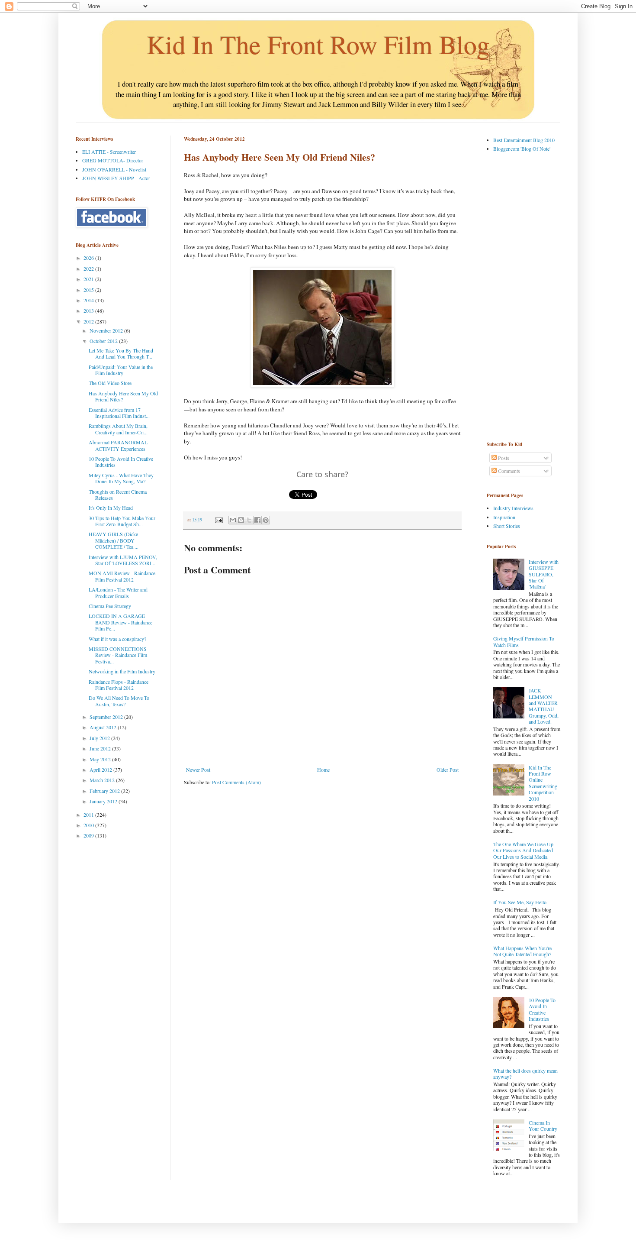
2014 (89, 300)
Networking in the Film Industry (122, 671)
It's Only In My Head (111, 507)
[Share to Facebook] (257, 520)
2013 (89, 310)
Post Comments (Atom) (236, 782)
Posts (503, 457)
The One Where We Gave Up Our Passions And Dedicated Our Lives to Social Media (523, 850)
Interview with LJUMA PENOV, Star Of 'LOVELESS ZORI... (123, 559)
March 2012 (103, 779)
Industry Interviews (513, 507)
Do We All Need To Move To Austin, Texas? (119, 700)
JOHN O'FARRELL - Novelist (114, 169)
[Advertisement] (521, 296)
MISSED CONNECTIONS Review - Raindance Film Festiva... (118, 655)
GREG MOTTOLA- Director (112, 160)
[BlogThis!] (241, 520)
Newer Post (198, 769)
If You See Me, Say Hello (519, 902)
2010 (89, 824)
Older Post (448, 769)
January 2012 (104, 801)
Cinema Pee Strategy (110, 605)
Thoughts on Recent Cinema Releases (118, 494)
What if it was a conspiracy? (117, 638)
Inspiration (504, 517)
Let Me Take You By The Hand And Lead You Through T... (121, 353)
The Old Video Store (110, 382)
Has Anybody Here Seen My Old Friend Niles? (123, 396)
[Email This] (232, 520)
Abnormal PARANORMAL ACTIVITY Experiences (118, 445)
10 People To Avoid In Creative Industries (121, 461)
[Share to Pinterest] (265, 520)
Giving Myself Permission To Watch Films (523, 641)
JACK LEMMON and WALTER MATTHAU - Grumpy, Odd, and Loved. (544, 706)
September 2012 (107, 716)
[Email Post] (218, 520)
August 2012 (104, 727)
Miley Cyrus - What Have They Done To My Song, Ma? (121, 478)
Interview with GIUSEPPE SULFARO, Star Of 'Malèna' (544, 574)
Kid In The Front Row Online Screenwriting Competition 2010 (543, 783)
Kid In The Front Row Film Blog (318, 44)
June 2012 (101, 748)
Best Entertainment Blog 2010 (524, 139)
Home (323, 769)
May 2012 (101, 759)
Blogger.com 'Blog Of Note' (521, 148)
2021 (89, 278)
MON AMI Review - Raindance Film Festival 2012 (122, 575)
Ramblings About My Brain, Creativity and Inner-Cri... (118, 428)
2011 (89, 814)
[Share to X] (249, 520)
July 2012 (100, 737)
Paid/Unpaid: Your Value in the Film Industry (121, 369)
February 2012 (105, 790)
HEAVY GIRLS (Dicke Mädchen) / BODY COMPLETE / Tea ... (113, 540)
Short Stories (506, 525)
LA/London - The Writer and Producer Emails (118, 592)
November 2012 (107, 330)
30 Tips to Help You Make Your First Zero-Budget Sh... (122, 520)
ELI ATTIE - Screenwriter (109, 151)
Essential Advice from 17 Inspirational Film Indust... (119, 412)
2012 (89, 321)
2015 (89, 289)
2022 (89, 268)
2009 (89, 835)
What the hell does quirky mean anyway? (525, 1073)
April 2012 (101, 769)
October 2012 (104, 340)
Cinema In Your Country (543, 1125)
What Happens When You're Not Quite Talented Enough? (522, 950)
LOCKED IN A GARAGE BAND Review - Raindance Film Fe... (120, 622)
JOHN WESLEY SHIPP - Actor (116, 178)
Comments (508, 470)
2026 (89, 257)
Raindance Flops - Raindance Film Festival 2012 (118, 684)
